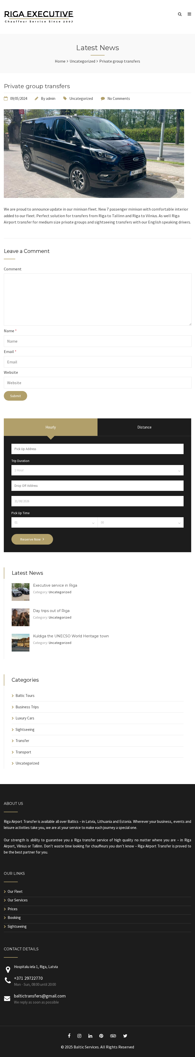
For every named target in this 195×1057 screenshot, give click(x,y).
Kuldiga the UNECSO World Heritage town (71, 636)
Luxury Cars (24, 718)
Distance (144, 427)
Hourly (50, 427)
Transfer (22, 740)
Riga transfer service (91, 840)
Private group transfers (37, 86)
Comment (13, 269)
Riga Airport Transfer (20, 821)
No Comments (118, 98)
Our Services (18, 900)
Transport (23, 752)
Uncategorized (81, 98)
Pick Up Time (20, 513)
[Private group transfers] (94, 196)
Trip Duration (20, 460)
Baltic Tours (25, 695)
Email (10, 351)
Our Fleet (15, 891)
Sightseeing (25, 729)
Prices (13, 908)
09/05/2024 (18, 98)
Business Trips (27, 706)
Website (11, 372)
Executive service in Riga (55, 585)
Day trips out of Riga (51, 610)
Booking (14, 917)
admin (50, 98)
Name (10, 331)
